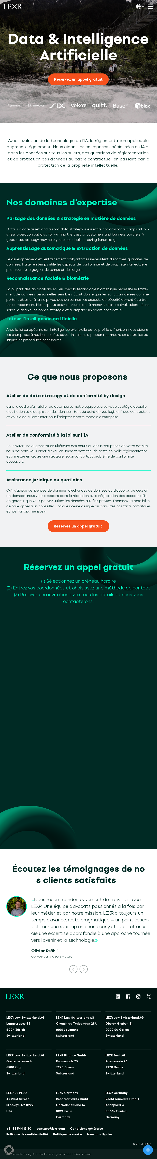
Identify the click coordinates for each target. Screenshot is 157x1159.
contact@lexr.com (50, 1128)
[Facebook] (128, 996)
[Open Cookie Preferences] (9, 1150)
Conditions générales (86, 1128)
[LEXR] (12, 6)
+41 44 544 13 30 (18, 1128)
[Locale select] (140, 6)
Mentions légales (99, 1134)
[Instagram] (138, 996)
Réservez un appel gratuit (78, 79)
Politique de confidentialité (27, 1134)
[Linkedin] (118, 996)
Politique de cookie (67, 1134)
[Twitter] (149, 996)
